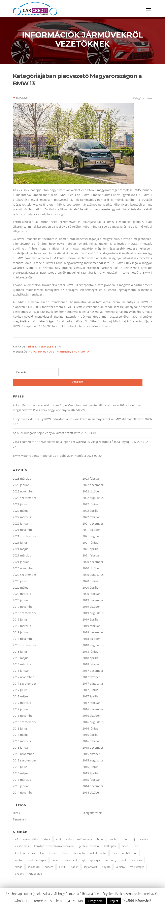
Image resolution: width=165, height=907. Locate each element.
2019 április (90, 619)
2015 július (20, 767)
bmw (41, 351)
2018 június (90, 651)
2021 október (91, 530)
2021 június (90, 542)
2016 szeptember (24, 722)
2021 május (20, 549)
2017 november (23, 677)
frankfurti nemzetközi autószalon (54, 846)
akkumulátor (31, 839)
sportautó (80, 351)
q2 (83, 860)
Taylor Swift (90, 867)
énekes (19, 874)
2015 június (90, 767)
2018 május (20, 658)
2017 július (20, 690)
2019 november (23, 606)
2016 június (90, 728)
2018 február (91, 664)
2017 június (90, 690)
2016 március (22, 741)
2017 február (91, 703)
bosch (112, 839)
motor (19, 860)
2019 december (92, 600)
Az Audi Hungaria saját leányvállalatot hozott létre (46, 433)
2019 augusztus (93, 613)
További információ (137, 901)
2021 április (90, 549)
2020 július (20, 581)
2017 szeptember (24, 683)
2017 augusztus (93, 683)
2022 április (90, 511)
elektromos (22, 846)
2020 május (20, 587)
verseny (120, 867)
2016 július (20, 728)
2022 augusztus (93, 498)
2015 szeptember (24, 760)
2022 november (23, 491)
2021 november (23, 530)
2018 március (22, 664)
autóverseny (84, 839)
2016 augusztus (93, 722)
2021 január (21, 562)
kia (42, 853)
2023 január (21, 485)
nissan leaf (70, 860)
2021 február (91, 555)
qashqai (95, 860)
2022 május (20, 511)
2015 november (23, 754)
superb (49, 867)
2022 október (91, 491)
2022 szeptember (24, 498)
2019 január (21, 632)
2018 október (91, 639)
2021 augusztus (93, 536)
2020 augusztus (93, 575)
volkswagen (137, 867)
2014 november (23, 792)
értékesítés (35, 874)
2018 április (90, 658)
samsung (110, 860)
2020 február (91, 594)
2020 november (23, 568)
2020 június (90, 581)
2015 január (21, 786)
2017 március (22, 703)
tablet (74, 867)
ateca (47, 839)
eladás (144, 839)
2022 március (22, 517)
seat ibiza (136, 860)
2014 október (91, 792)
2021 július (20, 542)
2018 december (92, 632)
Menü (148, 8)
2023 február (91, 478)
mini (114, 853)
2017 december (92, 671)
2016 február (91, 741)
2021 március (22, 555)
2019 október (91, 606)
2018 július (20, 651)
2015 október (91, 754)
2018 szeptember (24, 645)
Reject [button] (114, 901)
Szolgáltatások (92, 813)
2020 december (92, 562)
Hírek (149, 98)
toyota (106, 867)
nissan (55, 860)
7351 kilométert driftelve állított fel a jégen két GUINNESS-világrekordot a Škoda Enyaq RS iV (74, 442)
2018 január (21, 671)
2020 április (90, 587)
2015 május (20, 773)
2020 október (91, 568)
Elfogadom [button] (95, 901)
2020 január (21, 600)
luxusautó (79, 853)
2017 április (90, 696)
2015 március (22, 780)
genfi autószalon (89, 846)
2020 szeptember (24, 575)
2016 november (23, 715)
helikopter (110, 846)
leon (65, 853)
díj (133, 839)
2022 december (92, 485)
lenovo (53, 853)
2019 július (20, 619)
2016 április (90, 735)
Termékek (46, 346)
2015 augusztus (93, 760)
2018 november (23, 639)
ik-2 (136, 846)
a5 (16, 839)
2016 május (20, 735)
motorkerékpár (37, 860)
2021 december (92, 523)
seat (123, 860)
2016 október (91, 715)
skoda (18, 867)
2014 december (92, 786)
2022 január (21, 523)
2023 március (22, 478)
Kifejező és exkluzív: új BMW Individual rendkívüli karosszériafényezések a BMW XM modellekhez (78, 419)
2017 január (21, 709)
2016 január (21, 747)
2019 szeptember (24, 613)
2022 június (90, 504)
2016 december (92, 709)
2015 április (90, 773)
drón (124, 839)
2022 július (20, 504)
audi (58, 839)
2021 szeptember (24, 536)
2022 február (91, 517)
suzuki (62, 867)
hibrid (125, 846)
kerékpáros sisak (25, 853)
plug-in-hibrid (58, 351)
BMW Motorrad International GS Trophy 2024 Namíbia (49, 456)
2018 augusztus (93, 645)
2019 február (91, 626)
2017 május (20, 696)
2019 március (22, 626)
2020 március (22, 594)
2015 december (92, 747)
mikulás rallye (98, 853)
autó (32, 351)
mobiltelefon (129, 853)
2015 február (91, 780)
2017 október (91, 677)
